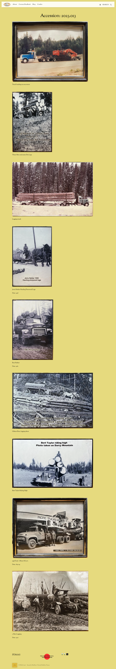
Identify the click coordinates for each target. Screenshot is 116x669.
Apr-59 (18, 564)
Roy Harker (15, 363)
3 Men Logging (16, 634)
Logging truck (16, 219)
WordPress (34, 665)
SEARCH (105, 5)
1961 (17, 366)
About (15, 4)
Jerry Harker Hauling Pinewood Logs (23, 289)
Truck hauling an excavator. (21, 84)
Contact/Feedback (25, 4)
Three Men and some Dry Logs (22, 155)
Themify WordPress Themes (43, 665)
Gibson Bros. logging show (20, 431)
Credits (39, 4)
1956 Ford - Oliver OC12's (20, 561)
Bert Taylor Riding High (19, 490)
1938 (17, 293)
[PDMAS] (7, 4)
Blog (34, 4)
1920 (17, 638)
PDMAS (21, 665)
